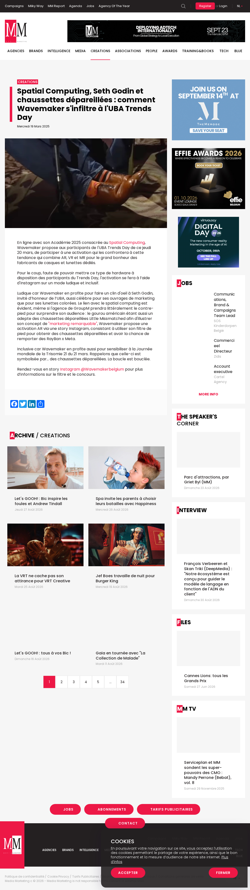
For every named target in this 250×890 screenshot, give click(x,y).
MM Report (56, 6)
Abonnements (112, 809)
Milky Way (35, 6)
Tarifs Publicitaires (171, 809)
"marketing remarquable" (72, 323)
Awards (169, 50)
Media (80, 50)
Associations (128, 50)
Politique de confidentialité (24, 877)
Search (183, 6)
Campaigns (14, 6)
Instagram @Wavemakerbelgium (92, 369)
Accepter (128, 872)
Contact (128, 823)
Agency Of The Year (114, 6)
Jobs (90, 6)
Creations (100, 50)
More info (208, 394)
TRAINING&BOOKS (198, 50)
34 (122, 681)
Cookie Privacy (58, 877)
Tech (224, 50)
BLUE (238, 50)
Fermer (223, 872)
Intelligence (59, 50)
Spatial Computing (127, 242)
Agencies (15, 50)
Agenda (75, 6)
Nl (238, 6)
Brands (36, 50)
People (151, 50)
